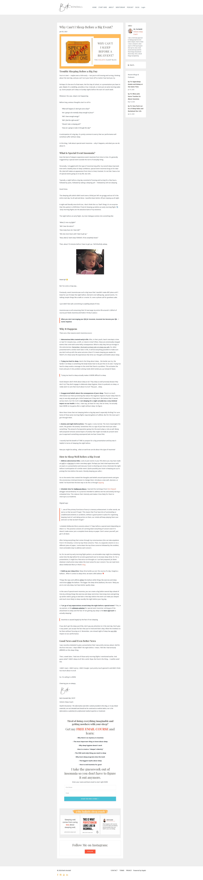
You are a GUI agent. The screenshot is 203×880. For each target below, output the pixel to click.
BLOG (137, 7)
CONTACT (114, 870)
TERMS (122, 870)
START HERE (102, 7)
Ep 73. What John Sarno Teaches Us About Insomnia (134, 96)
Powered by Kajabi (139, 870)
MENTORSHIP (120, 7)
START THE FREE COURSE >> (90, 799)
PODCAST (130, 7)
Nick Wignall (111, 489)
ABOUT (111, 7)
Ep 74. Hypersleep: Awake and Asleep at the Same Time (135, 84)
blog (83, 565)
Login (143, 7)
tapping (101, 483)
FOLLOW (90, 851)
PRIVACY (129, 870)
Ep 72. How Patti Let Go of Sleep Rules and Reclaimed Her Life (135, 108)
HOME (94, 7)
